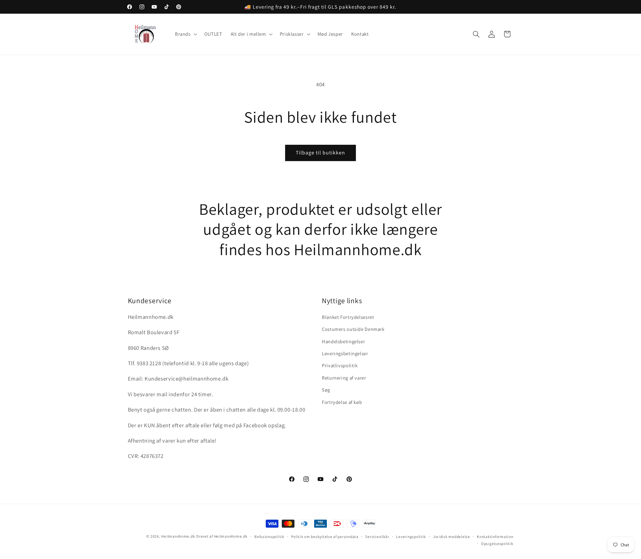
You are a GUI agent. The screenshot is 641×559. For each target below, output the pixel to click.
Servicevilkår (377, 536)
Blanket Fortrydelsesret (348, 317)
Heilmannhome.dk (178, 536)
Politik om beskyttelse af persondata (324, 536)
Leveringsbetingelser (345, 353)
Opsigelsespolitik (497, 543)
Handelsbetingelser (343, 341)
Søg (326, 390)
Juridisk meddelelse (451, 536)
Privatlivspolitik (340, 365)
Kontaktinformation (495, 536)
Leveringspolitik (411, 536)
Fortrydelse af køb (342, 402)
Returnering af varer (344, 378)
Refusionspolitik (269, 536)
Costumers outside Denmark (353, 329)
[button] (185, 34)
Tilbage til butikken (321, 152)
